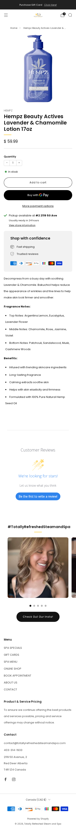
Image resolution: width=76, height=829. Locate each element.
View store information (22, 225)
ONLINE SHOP (12, 669)
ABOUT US (10, 683)
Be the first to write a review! (38, 496)
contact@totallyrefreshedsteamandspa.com (35, 743)
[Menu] (6, 15)
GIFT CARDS (11, 655)
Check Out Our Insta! (38, 616)
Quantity (10, 156)
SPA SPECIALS (13, 648)
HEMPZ (8, 110)
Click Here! (50, 5)
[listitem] (38, 5)
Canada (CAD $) (36, 799)
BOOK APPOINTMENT (17, 676)
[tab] (30, 606)
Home (13, 28)
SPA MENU (10, 662)
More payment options (38, 206)
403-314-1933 (13, 750)
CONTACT (10, 689)
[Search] (70, 15)
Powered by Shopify (38, 818)
